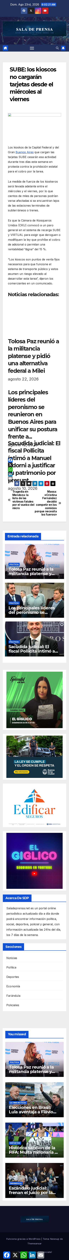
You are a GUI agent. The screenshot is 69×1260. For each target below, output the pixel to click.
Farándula (13, 995)
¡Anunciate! (45, 1252)
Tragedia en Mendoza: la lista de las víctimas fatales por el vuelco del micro (23, 500)
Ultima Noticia (18, 1103)
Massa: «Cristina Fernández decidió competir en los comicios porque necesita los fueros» (46, 503)
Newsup (54, 1238)
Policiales (12, 1005)
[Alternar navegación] (32, 48)
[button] (57, 48)
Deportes (12, 977)
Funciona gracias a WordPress (23, 1238)
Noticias (11, 958)
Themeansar (34, 1243)
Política (14, 564)
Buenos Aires (25, 152)
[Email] (34, 478)
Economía (13, 986)
